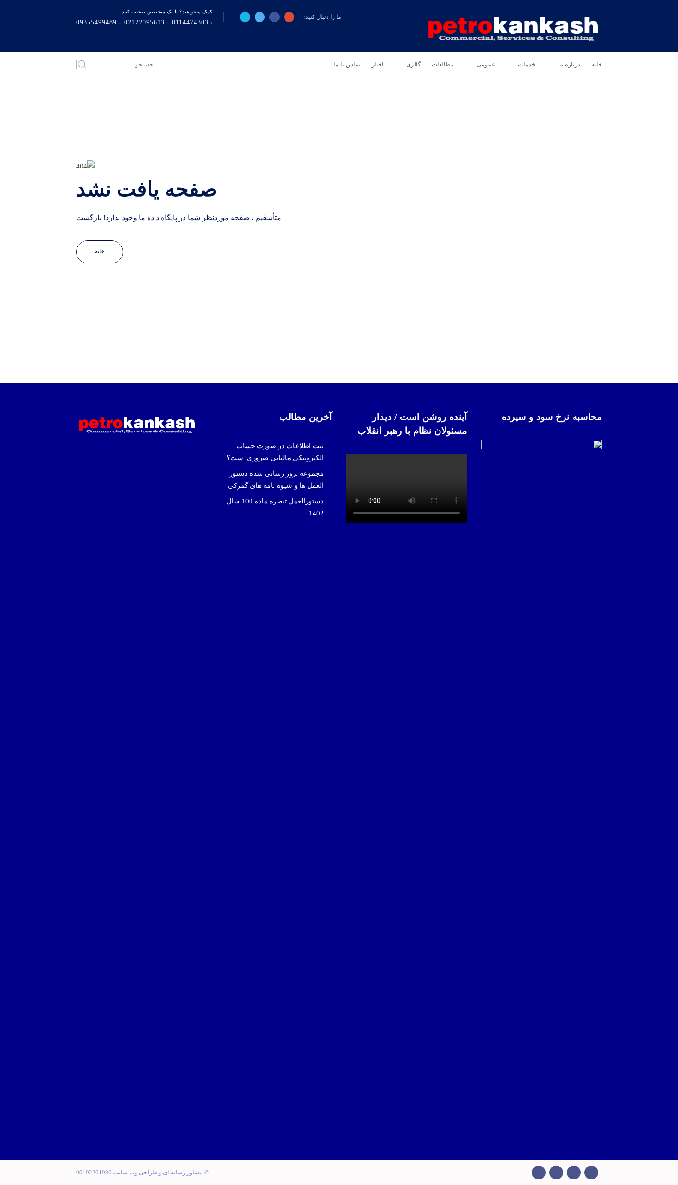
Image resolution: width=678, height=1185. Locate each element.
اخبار (378, 64)
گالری (413, 64)
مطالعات (443, 64)
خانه (596, 64)
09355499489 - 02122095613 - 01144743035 (144, 22)
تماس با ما (347, 64)
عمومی (485, 64)
